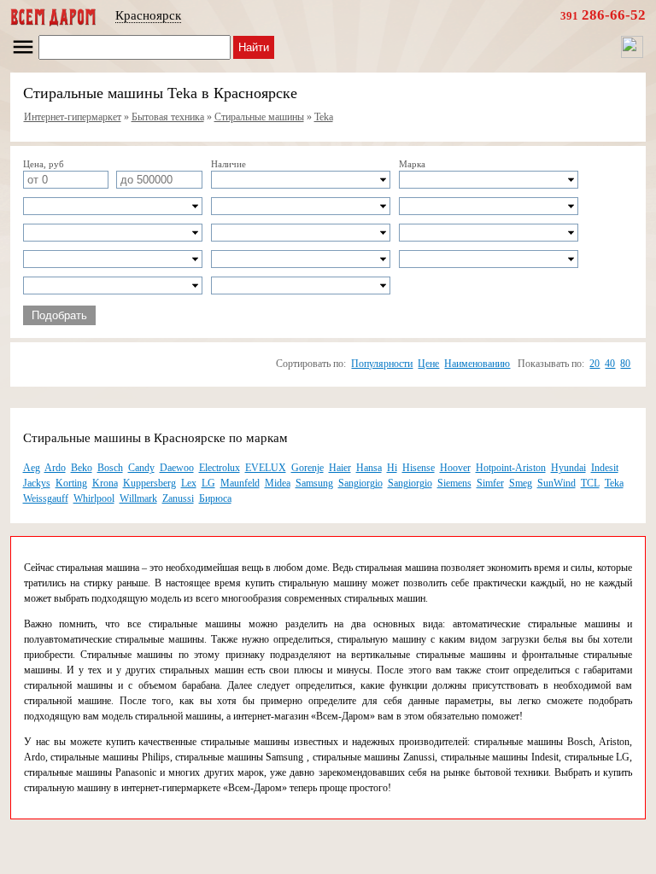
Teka (323, 117)
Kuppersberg (149, 483)
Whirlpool (93, 498)
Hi (392, 468)
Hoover (455, 468)
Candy (141, 468)
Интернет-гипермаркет (72, 117)
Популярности (382, 364)
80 (625, 364)
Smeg (520, 483)
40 (610, 364)
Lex (188, 483)
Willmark (138, 498)
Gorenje (307, 468)
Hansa (369, 468)
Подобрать (59, 315)
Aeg (31, 468)
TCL (590, 483)
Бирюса (215, 498)
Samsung (314, 483)
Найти (253, 47)
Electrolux (219, 468)
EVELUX (265, 468)
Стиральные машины (259, 117)
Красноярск (148, 15)
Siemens (454, 483)
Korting (71, 483)
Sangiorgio (360, 483)
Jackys (36, 483)
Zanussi (178, 498)
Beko (81, 468)
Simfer (490, 483)
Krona (105, 483)
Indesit (604, 468)
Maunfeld (240, 483)
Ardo (55, 468)
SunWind (556, 483)
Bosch (110, 468)
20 (594, 364)
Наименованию (477, 364)
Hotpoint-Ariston (511, 468)
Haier (340, 468)
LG (208, 483)
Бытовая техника (168, 117)
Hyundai (568, 468)
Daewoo (177, 468)
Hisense (418, 468)
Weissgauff (45, 498)
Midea (277, 483)
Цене (428, 364)
